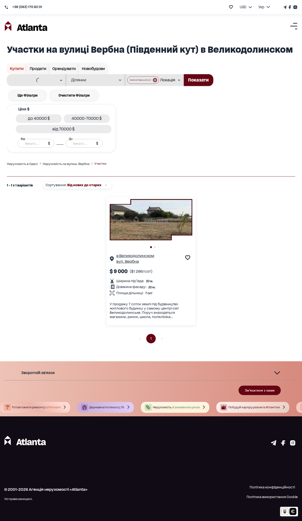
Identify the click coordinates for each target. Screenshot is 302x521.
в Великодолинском (135, 256)
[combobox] (33, 80)
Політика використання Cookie (272, 497)
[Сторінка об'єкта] (111, 259)
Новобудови (93, 68)
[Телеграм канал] (285, 7)
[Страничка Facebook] (290, 7)
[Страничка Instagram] (294, 7)
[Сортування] (105, 185)
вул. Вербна (127, 261)
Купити (17, 68)
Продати (38, 68)
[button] (143, 80)
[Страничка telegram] (273, 444)
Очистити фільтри (74, 95)
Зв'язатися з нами (260, 390)
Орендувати (64, 68)
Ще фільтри (27, 95)
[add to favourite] (231, 7)
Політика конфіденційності (272, 487)
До (71, 139)
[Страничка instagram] (292, 444)
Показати (198, 80)
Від (23, 139)
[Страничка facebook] (283, 444)
